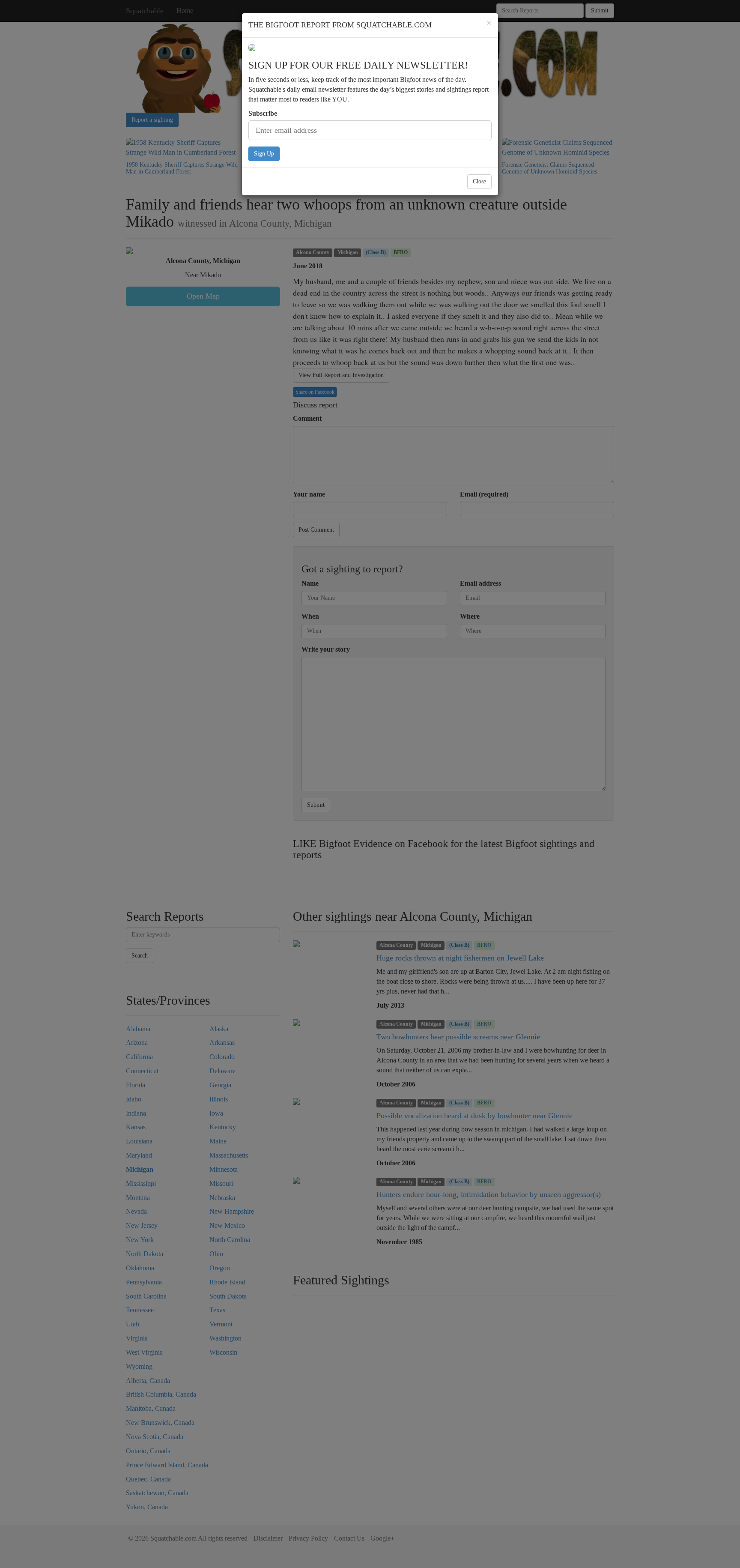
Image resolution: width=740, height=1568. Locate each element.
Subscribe (262, 113)
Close (479, 181)
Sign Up (264, 153)
